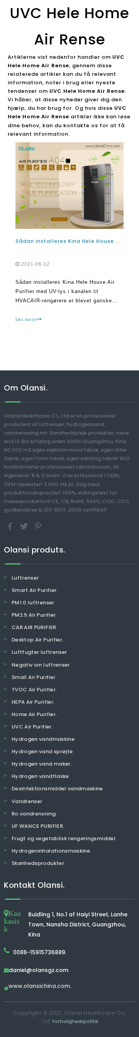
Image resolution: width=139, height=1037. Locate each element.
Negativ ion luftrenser (41, 665)
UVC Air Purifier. (32, 726)
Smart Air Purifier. (35, 590)
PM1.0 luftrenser (33, 602)
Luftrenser (25, 578)
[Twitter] (25, 525)
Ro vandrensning (34, 813)
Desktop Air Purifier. (37, 639)
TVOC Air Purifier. (34, 689)
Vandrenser (27, 801)
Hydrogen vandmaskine (43, 739)
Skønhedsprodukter (38, 863)
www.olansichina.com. (39, 986)
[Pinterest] (38, 525)
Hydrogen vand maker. (42, 764)
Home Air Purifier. (34, 714)
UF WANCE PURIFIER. (38, 826)
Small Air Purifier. (34, 677)
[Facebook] (11, 525)
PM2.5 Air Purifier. (34, 615)
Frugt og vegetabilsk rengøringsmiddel (63, 838)
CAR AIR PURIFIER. (35, 627)
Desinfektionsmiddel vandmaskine (57, 788)
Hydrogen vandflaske (40, 776)
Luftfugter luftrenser (39, 652)
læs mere (26, 319)
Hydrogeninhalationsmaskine (51, 851)
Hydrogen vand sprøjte (42, 751)
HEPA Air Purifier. (33, 702)
